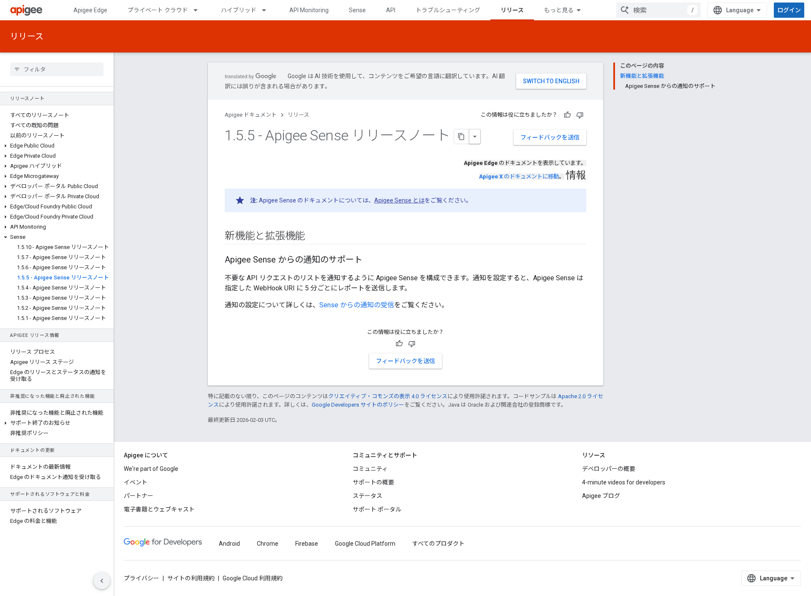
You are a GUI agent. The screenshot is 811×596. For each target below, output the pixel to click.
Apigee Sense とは (399, 200)
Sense (357, 10)
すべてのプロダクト (438, 543)
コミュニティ (370, 468)
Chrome (267, 543)
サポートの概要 (373, 482)
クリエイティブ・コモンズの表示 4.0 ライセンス (387, 396)
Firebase (306, 543)
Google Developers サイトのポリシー (358, 405)
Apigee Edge (90, 10)
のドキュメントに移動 (519, 176)
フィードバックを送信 (550, 137)
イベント (135, 482)
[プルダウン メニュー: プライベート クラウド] (199, 10)
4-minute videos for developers (623, 482)
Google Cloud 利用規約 (253, 578)
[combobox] (658, 10)
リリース (512, 10)
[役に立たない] (580, 115)
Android (229, 543)
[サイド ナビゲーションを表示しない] (101, 580)
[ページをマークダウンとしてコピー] (461, 136)
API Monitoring (309, 10)
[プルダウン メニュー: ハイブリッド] (267, 10)
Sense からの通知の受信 (356, 305)
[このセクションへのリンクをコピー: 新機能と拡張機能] (313, 237)
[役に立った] (567, 115)
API (390, 10)
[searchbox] (56, 69)
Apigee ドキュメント (251, 115)
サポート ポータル (377, 509)
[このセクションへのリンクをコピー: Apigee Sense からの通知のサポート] (370, 260)
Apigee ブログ (601, 495)
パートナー (138, 495)
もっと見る (559, 10)
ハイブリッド (238, 10)
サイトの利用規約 (191, 578)
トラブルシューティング (448, 10)
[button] (57, 146)
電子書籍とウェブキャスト (159, 509)
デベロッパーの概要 (608, 468)
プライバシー (141, 578)
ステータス (367, 495)
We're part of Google (151, 468)
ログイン (789, 10)
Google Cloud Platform (365, 543)
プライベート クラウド (158, 10)
